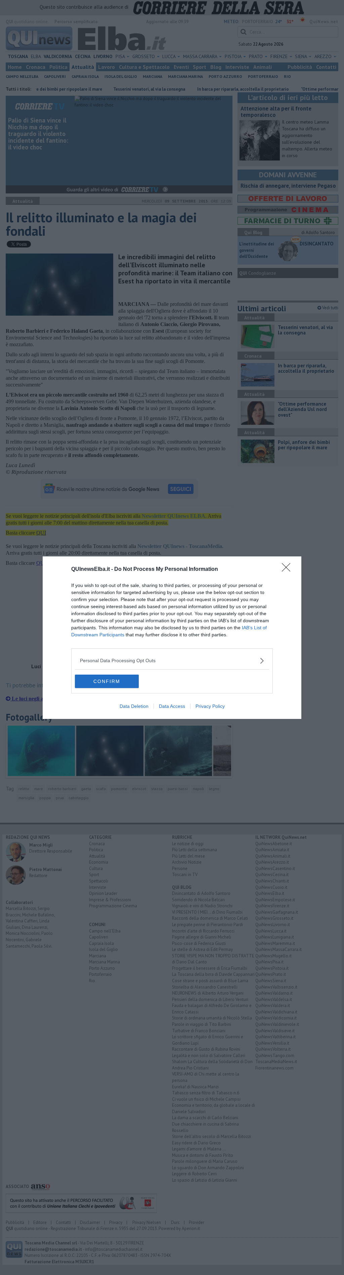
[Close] (288, 569)
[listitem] (172, 660)
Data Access (172, 706)
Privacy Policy (210, 706)
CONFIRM (106, 681)
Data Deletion (134, 706)
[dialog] (172, 637)
